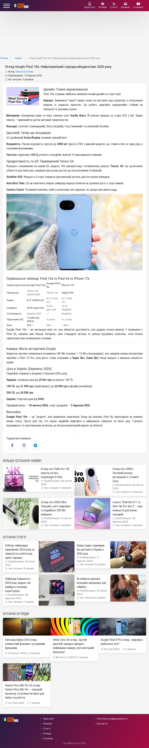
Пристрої (89, 7)
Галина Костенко (25, 71)
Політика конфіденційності (112, 718)
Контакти (102, 723)
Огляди (103, 7)
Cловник (138, 7)
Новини (125, 7)
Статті (114, 7)
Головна (4, 58)
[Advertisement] (74, 33)
